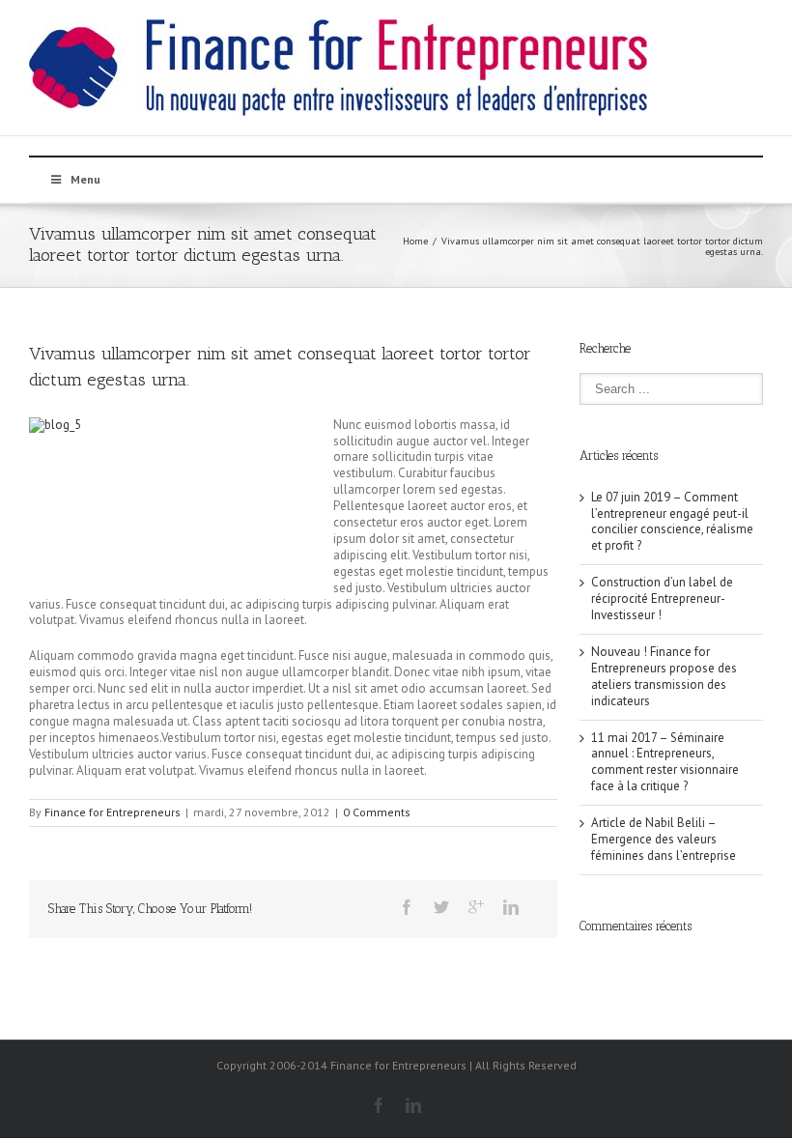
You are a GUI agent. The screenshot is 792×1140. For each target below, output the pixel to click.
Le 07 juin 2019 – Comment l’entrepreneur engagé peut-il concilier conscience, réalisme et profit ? (672, 522)
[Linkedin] (511, 907)
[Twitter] (441, 907)
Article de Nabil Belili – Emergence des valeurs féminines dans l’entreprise (663, 839)
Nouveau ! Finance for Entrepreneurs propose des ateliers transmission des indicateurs (664, 676)
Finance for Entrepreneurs (112, 812)
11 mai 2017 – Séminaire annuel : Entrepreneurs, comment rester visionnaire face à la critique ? (665, 762)
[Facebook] (406, 907)
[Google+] (476, 907)
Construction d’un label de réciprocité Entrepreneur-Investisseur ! (662, 598)
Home (415, 241)
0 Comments (376, 812)
